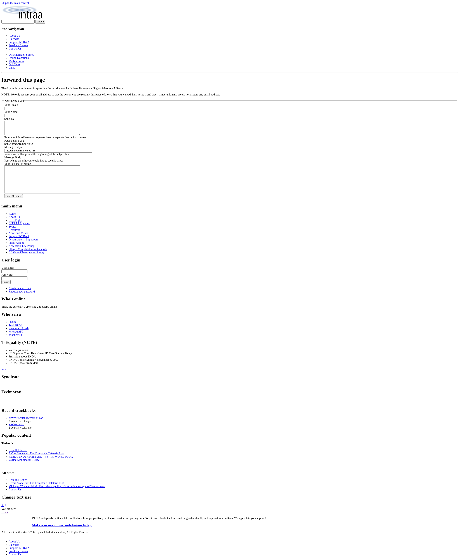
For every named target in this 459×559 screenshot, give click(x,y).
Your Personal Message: (18, 163)
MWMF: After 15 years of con (26, 417)
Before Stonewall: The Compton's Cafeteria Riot (36, 453)
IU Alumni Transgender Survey (26, 252)
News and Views (18, 233)
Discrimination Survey (21, 54)
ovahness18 (15, 334)
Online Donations (19, 57)
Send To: (9, 118)
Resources (14, 229)
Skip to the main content (15, 2)
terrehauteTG (16, 331)
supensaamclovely (19, 328)
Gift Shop (14, 64)
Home (12, 213)
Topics (12, 226)
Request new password (22, 291)
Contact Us (15, 48)
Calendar (14, 38)
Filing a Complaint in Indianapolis (28, 249)
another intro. (16, 424)
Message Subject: (14, 147)
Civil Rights (15, 220)
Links (12, 67)
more (4, 369)
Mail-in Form (16, 61)
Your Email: (11, 104)
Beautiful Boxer (18, 450)
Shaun (12, 321)
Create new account (20, 288)
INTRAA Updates (19, 223)
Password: (7, 274)
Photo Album (16, 242)
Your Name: (11, 111)
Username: (7, 267)
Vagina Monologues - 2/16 (24, 459)
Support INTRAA (19, 42)
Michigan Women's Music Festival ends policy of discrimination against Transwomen (57, 486)
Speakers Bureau (18, 45)
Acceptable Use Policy (21, 245)
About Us (14, 35)
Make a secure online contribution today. (62, 525)
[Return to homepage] (22, 18)
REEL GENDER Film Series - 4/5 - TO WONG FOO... (41, 456)
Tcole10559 (15, 325)
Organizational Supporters (23, 239)
